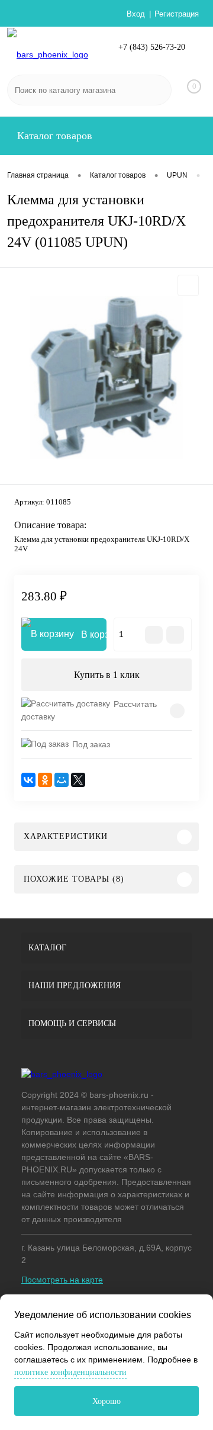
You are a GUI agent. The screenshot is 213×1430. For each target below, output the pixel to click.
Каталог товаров (53, 136)
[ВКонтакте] (28, 780)
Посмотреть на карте (62, 1279)
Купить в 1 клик (107, 675)
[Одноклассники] (45, 780)
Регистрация (176, 13)
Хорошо (106, 1401)
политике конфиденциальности (70, 1372)
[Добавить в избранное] (188, 285)
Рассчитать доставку (89, 710)
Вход (136, 13)
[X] (78, 780)
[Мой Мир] (61, 780)
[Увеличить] (106, 377)
